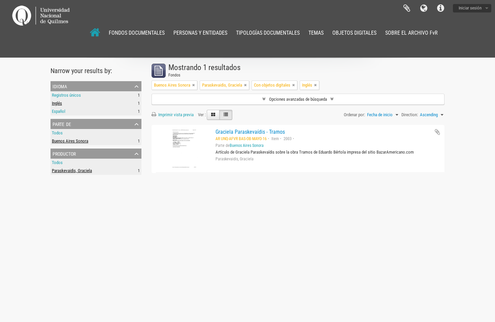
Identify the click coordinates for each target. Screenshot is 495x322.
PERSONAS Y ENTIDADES (200, 33)
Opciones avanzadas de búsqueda (298, 99)
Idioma (423, 8)
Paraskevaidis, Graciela (72, 170)
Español (58, 111)
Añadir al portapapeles (437, 132)
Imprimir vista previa (175, 114)
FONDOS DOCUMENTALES (137, 33)
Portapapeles (406, 8)
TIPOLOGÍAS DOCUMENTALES (268, 33)
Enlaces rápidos (440, 8)
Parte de (62, 124)
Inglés (57, 103)
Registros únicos (66, 95)
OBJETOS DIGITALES (354, 33)
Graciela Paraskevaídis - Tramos (250, 132)
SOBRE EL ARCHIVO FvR (411, 33)
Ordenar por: (354, 114)
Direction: (409, 114)
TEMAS (316, 33)
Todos (57, 132)
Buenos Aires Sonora (70, 140)
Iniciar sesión (470, 7)
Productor (64, 153)
